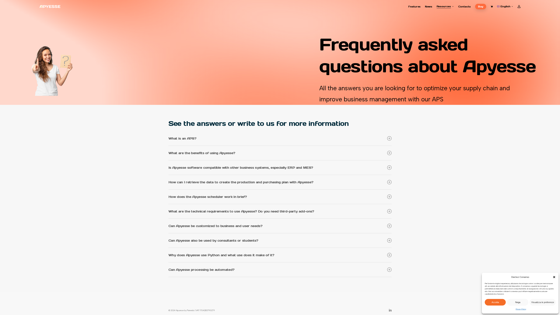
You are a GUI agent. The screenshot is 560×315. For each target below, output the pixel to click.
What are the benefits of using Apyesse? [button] (201, 153)
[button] (554, 277)
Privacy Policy (521, 309)
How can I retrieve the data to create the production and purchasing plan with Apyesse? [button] (240, 182)
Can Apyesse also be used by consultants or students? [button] (213, 240)
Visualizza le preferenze (542, 302)
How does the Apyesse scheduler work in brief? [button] (207, 197)
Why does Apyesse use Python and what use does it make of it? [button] (221, 255)
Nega (517, 302)
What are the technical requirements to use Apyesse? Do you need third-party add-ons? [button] (241, 211)
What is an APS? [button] (182, 138)
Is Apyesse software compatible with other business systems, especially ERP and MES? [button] (240, 168)
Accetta (495, 302)
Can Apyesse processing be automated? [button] (201, 270)
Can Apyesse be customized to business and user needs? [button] (215, 226)
